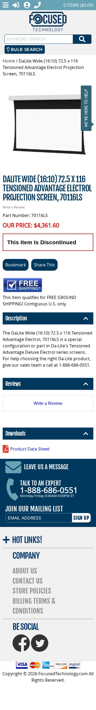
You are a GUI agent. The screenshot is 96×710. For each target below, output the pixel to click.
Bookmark (15, 265)
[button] (87, 108)
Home (9, 61)
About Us (25, 571)
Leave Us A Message (46, 467)
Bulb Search (26, 49)
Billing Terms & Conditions (34, 606)
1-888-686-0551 (49, 490)
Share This (44, 265)
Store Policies (32, 591)
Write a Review (14, 207)
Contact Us (28, 581)
